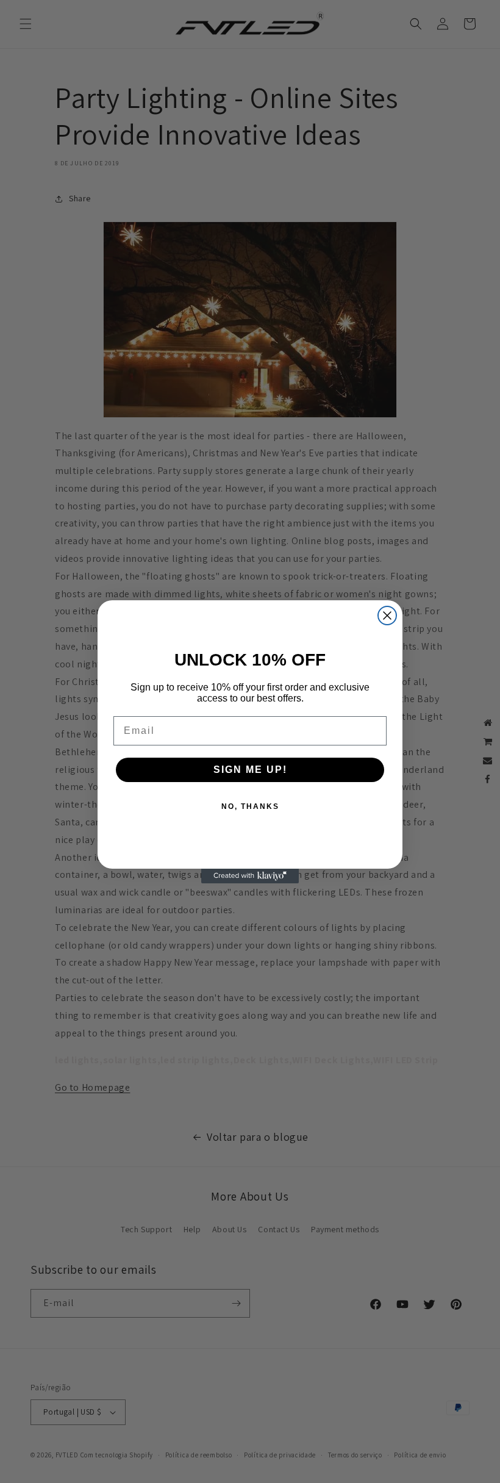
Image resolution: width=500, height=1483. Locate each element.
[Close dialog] (387, 615)
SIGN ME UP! (250, 769)
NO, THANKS (250, 806)
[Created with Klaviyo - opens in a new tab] (250, 876)
